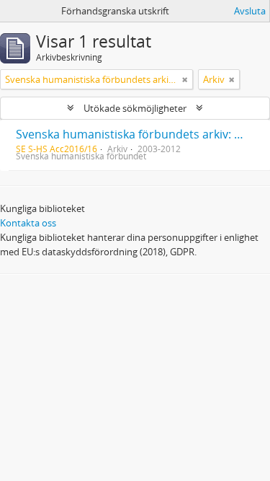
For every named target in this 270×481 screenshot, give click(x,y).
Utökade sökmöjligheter (135, 108)
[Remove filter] (185, 79)
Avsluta (250, 10)
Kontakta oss (28, 222)
